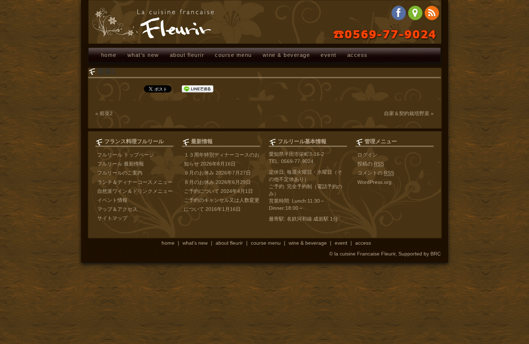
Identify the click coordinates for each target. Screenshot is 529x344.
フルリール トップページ (125, 155)
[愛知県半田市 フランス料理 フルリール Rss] (432, 13)
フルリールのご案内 (120, 173)
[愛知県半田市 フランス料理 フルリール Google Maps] (415, 13)
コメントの (375, 173)
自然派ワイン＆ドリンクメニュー (135, 191)
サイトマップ (112, 218)
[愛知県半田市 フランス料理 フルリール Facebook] (399, 13)
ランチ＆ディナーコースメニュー (135, 182)
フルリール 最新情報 (120, 164)
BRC (435, 254)
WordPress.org (374, 182)
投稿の (370, 164)
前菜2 (106, 113)
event (328, 55)
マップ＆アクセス (117, 209)
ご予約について (201, 191)
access (357, 55)
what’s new (143, 55)
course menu (233, 55)
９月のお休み (199, 173)
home (109, 55)
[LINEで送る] (197, 89)
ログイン (367, 155)
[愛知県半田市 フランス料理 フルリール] (153, 23)
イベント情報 (112, 200)
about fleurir (187, 55)
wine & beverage (286, 55)
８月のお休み (199, 182)
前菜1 (106, 71)
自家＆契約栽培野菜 (406, 113)
